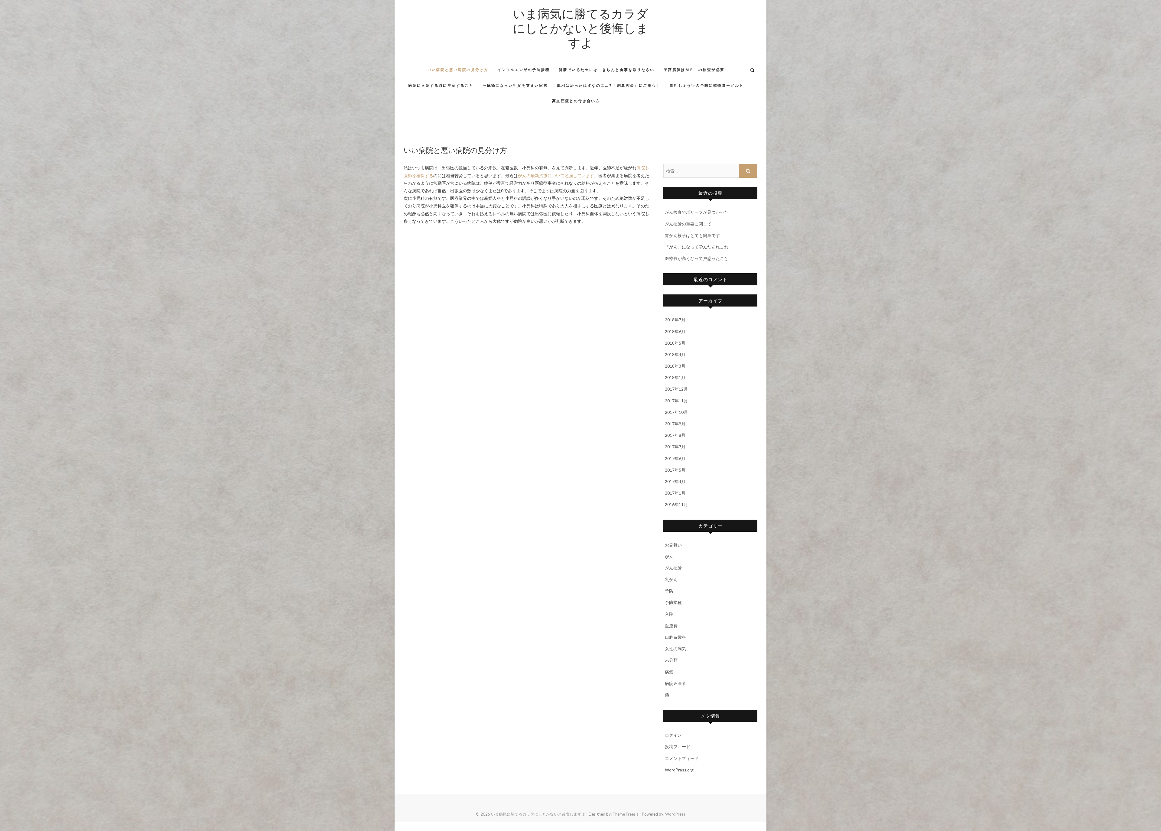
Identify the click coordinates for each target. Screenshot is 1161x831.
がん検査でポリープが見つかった (696, 212)
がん (669, 556)
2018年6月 (675, 331)
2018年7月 (675, 319)
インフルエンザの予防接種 (523, 69)
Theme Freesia (626, 814)
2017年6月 (675, 458)
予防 (669, 590)
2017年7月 (675, 446)
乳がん (671, 579)
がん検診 (673, 567)
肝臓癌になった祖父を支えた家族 (515, 85)
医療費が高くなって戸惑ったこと (696, 258)
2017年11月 (676, 400)
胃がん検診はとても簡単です (692, 235)
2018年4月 (675, 354)
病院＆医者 (675, 683)
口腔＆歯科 (675, 637)
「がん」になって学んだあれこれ (696, 246)
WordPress (675, 814)
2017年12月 (676, 388)
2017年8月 (675, 435)
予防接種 (673, 602)
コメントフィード (682, 758)
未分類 (671, 660)
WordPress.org (679, 769)
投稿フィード (677, 746)
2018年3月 (675, 365)
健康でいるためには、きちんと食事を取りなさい (607, 69)
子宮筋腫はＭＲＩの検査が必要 (694, 69)
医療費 (671, 625)
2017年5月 (675, 469)
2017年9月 (675, 423)
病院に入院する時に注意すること (440, 85)
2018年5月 (675, 343)
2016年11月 (676, 504)
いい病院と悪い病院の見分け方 (458, 69)
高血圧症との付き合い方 (576, 101)
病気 (669, 671)
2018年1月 (675, 377)
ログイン (673, 735)
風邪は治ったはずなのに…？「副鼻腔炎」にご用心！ (609, 85)
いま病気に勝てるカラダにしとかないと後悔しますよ (581, 28)
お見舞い (673, 544)
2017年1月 (675, 492)
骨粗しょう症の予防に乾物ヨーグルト (707, 85)
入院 (669, 614)
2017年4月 (675, 481)
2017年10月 (676, 412)
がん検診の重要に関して (688, 223)
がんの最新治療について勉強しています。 (558, 175)
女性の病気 (675, 648)
